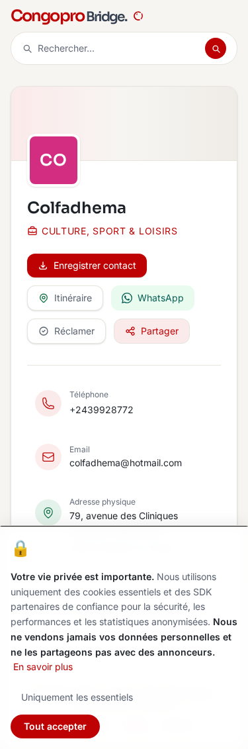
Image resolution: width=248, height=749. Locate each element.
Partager (160, 330)
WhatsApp (161, 297)
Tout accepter (55, 726)
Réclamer (74, 330)
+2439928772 (101, 409)
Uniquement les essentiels (77, 697)
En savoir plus (43, 666)
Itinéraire (73, 297)
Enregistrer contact (95, 265)
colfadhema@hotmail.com (125, 462)
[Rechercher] (215, 48)
